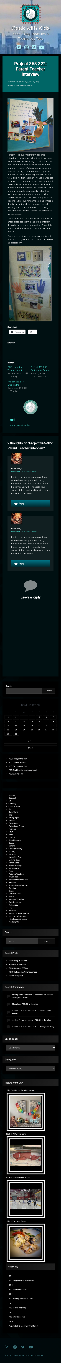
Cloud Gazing (14, 806)
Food (11, 834)
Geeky (11, 843)
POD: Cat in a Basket (17, 762)
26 (39, 730)
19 (39, 725)
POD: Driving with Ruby (44, 1026)
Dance (11, 809)
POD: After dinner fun (17, 1317)
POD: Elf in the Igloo (30, 1004)
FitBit (11, 831)
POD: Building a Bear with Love (21, 1299)
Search (9, 686)
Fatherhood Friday (16, 826)
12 (39, 721)
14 (53, 721)
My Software (14, 868)
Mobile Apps (14, 862)
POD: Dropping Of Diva (18, 766)
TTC (10, 908)
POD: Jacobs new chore (17, 1290)
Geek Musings (14, 840)
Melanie (15, 1004)
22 (8, 730)
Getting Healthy (15, 848)
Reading (12, 882)
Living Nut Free (15, 857)
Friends (12, 837)
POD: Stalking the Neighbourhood (23, 770)
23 (16, 730)
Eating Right (14, 817)
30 (16, 734)
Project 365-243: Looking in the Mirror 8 (23, 1326)
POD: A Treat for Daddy (17, 1308)
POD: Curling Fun (16, 774)
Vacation (12, 910)
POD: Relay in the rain (18, 759)
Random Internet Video (18, 879)
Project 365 (28, 85)
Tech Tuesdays (15, 902)
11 (32, 721)
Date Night (13, 812)
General (12, 846)
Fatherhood (19, 85)
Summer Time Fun (16, 899)
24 (24, 730)
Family (10, 85)
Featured (12, 829)
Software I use (14, 893)
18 (32, 725)
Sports (11, 896)
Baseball (12, 798)
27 (46, 730)
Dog (10, 815)
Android (12, 795)
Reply (21, 503)
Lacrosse (12, 854)
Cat (10, 800)
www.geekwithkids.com (22, 425)
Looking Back (14, 860)
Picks (11, 871)
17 (24, 725)
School (11, 891)
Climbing (12, 803)
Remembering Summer (18, 885)
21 (53, 725)
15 (8, 725)
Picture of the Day (16, 874)
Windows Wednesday (18, 916)
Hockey (12, 851)
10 (24, 721)
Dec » (30, 748)
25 (32, 730)
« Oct (30, 741)
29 (8, 734)
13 (46, 721)
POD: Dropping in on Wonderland (21, 1280)
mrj (37, 82)
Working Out (14, 922)
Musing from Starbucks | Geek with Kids (29, 994)
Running (12, 888)
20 (46, 725)
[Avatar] (30, 407)
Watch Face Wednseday (19, 913)
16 (16, 725)
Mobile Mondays (15, 865)
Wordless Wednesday (18, 919)
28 (53, 730)
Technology (13, 905)
